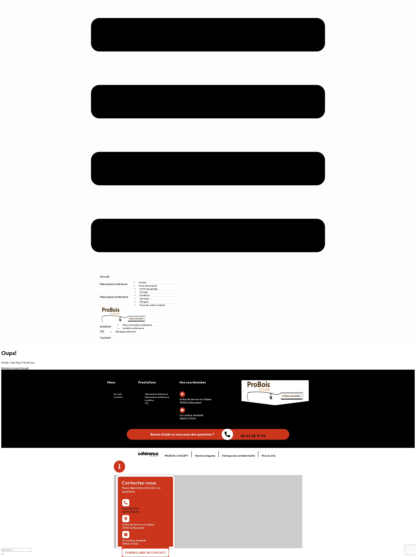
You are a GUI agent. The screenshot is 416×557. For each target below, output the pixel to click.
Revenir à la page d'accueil (15, 368)
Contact (105, 338)
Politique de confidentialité (238, 455)
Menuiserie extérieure (114, 297)
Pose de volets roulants (152, 305)
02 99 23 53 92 (130, 511)
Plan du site (268, 455)
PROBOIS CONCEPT (176, 455)
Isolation (105, 326)
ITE (102, 331)
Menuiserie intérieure (113, 284)
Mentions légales (205, 455)
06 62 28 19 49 (253, 436)
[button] (145, 553)
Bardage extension (126, 331)
